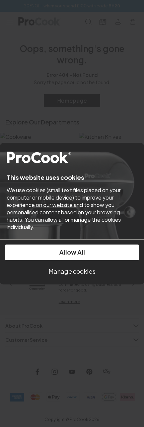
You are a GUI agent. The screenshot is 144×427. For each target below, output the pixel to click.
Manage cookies (72, 271)
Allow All (72, 252)
